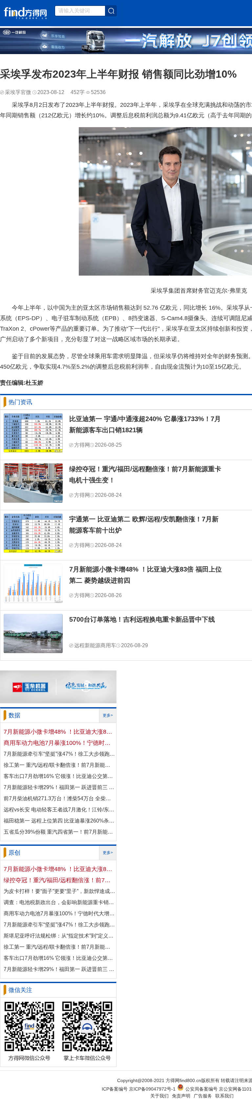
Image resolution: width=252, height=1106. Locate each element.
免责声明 (181, 1095)
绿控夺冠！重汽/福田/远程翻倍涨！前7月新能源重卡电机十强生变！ (145, 474)
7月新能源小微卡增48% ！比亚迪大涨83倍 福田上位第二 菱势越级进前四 (145, 575)
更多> (108, 715)
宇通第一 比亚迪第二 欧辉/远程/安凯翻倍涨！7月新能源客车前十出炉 (144, 524)
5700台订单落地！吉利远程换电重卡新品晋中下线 (142, 619)
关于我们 (159, 1095)
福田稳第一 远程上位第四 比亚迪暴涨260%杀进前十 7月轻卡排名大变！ (59, 821)
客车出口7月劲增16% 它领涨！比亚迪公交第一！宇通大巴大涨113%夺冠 (59, 776)
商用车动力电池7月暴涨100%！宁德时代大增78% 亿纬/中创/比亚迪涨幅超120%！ (59, 743)
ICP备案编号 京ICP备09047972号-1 (139, 1089)
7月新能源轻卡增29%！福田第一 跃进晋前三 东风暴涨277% (59, 787)
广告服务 (203, 1095)
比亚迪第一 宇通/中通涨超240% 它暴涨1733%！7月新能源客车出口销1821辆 (145, 424)
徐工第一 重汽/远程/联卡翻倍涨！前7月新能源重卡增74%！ (59, 765)
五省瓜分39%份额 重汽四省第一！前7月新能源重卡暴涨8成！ (59, 832)
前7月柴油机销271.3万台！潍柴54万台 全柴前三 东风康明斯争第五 (59, 798)
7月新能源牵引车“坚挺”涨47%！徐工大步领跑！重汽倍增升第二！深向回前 (59, 754)
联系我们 (224, 1095)
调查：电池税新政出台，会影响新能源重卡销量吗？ (59, 902)
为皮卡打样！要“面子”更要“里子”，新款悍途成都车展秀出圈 (59, 891)
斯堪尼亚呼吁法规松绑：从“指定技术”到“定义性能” (59, 936)
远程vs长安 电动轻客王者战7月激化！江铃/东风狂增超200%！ (59, 809)
